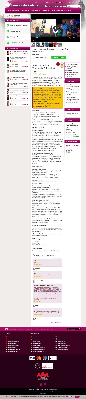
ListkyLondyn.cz (62, 343)
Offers (53, 10)
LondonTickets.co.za (13, 351)
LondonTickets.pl (12, 343)
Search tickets (58, 57)
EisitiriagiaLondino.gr (63, 349)
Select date (35, 54)
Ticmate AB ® (56, 391)
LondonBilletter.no (37, 337)
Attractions (15, 10)
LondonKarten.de (37, 339)
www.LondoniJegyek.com (64, 345)
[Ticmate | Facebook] (41, 384)
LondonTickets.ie (34, 391)
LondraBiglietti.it (37, 343)
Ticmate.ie (8, 333)
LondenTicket (36, 341)
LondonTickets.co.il (62, 347)
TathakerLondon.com (63, 337)
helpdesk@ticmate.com (51, 389)
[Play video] (55, 28)
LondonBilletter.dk (12, 337)
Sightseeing (25, 10)
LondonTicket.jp (37, 345)
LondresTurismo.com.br (39, 347)
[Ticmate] (35, 2)
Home (9, 10)
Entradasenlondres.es (13, 341)
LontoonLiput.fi (61, 341)
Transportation (35, 10)
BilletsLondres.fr (62, 339)
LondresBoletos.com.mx (39, 349)
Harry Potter (45, 10)
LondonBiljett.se (12, 339)
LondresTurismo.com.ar (14, 349)
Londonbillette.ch (12, 347)
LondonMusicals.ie (35, 333)
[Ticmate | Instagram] (45, 384)
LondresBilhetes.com (13, 345)
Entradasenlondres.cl (38, 351)
